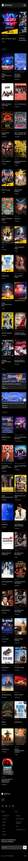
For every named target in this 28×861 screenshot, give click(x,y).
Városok (4, 822)
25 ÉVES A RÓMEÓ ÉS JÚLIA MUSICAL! (11, 384)
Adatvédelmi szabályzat (18, 822)
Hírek (3, 828)
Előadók (4, 825)
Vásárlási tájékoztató (20, 829)
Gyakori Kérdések (20, 818)
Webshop (4, 834)
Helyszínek (4, 818)
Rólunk (3, 831)
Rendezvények (5, 815)
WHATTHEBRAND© (9, 855)
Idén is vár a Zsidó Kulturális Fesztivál (13, 403)
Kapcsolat (18, 815)
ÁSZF (17, 826)
